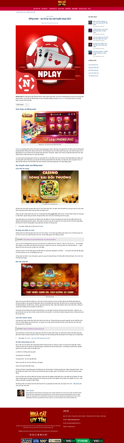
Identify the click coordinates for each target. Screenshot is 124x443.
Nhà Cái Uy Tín (20, 12)
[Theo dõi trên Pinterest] (38, 435)
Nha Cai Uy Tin (61, 98)
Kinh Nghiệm (75, 8)
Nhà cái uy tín (37, 8)
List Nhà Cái (44, 8)
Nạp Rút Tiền (61, 8)
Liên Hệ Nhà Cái (93, 65)
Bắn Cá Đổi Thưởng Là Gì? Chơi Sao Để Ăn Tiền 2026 (100, 23)
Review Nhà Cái (53, 8)
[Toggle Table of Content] (26, 105)
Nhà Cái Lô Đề (31, 12)
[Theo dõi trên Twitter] (30, 435)
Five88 (41, 226)
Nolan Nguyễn (54, 23)
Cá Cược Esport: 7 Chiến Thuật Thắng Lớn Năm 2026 (100, 53)
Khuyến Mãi (68, 8)
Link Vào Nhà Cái (93, 73)
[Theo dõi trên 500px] (43, 435)
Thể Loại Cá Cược (83, 8)
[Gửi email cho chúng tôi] (33, 435)
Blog (89, 8)
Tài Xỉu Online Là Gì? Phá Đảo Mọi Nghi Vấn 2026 (100, 38)
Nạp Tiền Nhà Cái (93, 67)
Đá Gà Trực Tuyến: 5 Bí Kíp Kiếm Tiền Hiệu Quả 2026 (100, 45)
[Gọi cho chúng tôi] (36, 435)
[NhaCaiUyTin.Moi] (62, 3)
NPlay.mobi (19, 149)
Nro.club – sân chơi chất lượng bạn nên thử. (37, 338)
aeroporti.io (18, 425)
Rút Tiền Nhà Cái (93, 70)
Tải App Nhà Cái (93, 76)
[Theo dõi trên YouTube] (41, 435)
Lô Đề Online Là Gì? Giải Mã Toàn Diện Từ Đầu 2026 (100, 31)
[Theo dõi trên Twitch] (46, 435)
